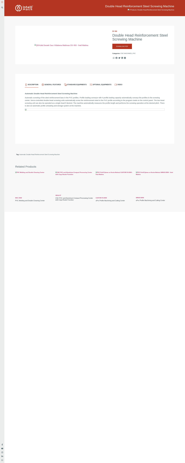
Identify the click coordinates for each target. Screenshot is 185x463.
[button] (2, 7)
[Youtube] (2, 448)
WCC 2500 (30, 199)
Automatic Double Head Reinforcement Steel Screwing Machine (39, 154)
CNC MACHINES (126, 53)
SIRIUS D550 (150, 199)
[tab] (31, 85)
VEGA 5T (74, 198)
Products (133, 10)
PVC (134, 53)
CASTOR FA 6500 (110, 199)
